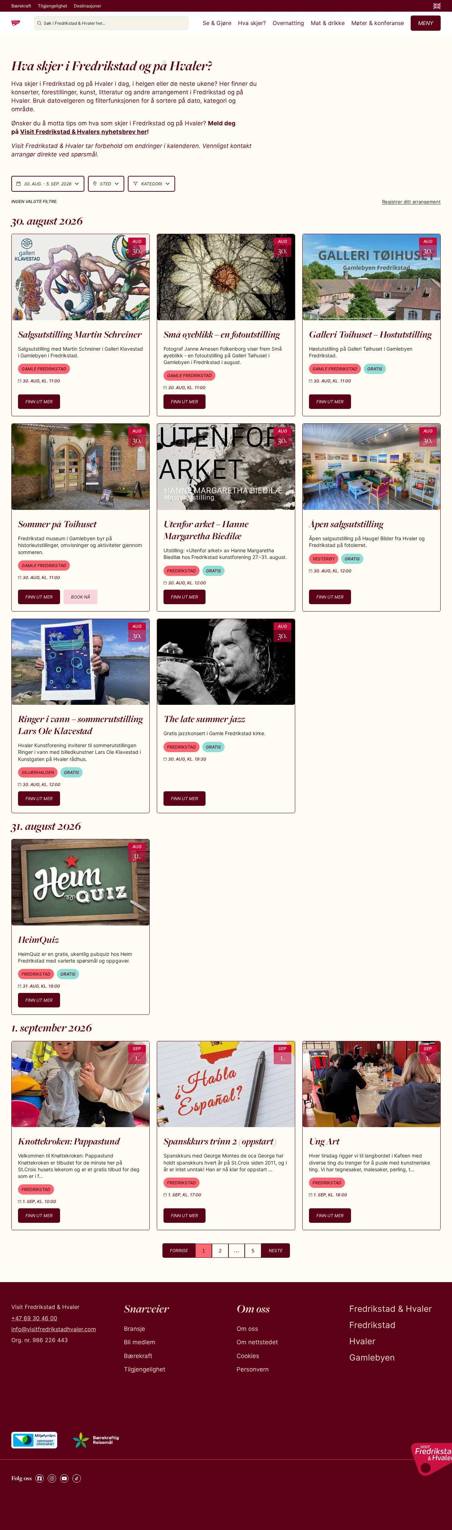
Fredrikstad (372, 1325)
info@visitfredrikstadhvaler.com (53, 1329)
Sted (105, 183)
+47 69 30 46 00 (34, 1318)
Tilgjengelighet (52, 5)
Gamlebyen (372, 1357)
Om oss (247, 1328)
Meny (425, 23)
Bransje (134, 1328)
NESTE (275, 1250)
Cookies (248, 1355)
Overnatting (288, 22)
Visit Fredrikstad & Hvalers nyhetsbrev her (83, 131)
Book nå (80, 597)
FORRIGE (179, 1250)
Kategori (151, 183)
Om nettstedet (257, 1342)
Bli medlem (139, 1342)
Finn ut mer (39, 401)
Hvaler (362, 1341)
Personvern (253, 1369)
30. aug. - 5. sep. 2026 (47, 183)
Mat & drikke (328, 22)
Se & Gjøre (217, 22)
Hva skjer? (252, 22)
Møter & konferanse (377, 22)
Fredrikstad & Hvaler (390, 1309)
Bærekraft (21, 5)
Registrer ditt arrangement (411, 201)
